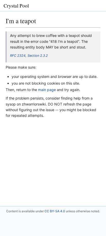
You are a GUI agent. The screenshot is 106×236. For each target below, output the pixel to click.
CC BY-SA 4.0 (55, 211)
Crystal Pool (16, 5)
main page (47, 89)
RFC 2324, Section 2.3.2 (29, 56)
